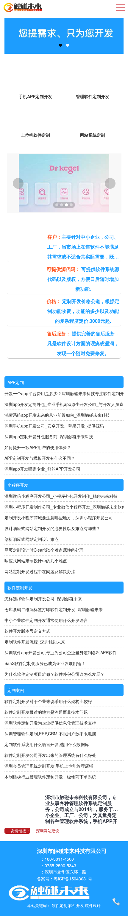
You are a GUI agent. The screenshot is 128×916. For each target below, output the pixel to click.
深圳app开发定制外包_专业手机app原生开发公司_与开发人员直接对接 (64, 404)
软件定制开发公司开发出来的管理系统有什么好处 (50, 755)
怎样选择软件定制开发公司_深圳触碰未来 (43, 599)
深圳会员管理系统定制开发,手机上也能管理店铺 (48, 766)
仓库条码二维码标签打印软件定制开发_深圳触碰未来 (53, 609)
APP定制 (15, 382)
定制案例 (15, 690)
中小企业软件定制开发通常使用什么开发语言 (46, 620)
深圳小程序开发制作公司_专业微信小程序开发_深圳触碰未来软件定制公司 (64, 507)
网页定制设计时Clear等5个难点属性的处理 (44, 550)
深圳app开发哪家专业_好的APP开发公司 (42, 469)
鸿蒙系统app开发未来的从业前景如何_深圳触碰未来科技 (57, 415)
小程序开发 (17, 485)
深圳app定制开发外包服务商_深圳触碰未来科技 (48, 436)
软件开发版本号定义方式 (27, 631)
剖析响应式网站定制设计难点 (31, 539)
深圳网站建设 (47, 830)
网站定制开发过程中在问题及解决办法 (39, 571)
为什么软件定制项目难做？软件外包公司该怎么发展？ (54, 674)
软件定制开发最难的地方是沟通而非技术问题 (46, 712)
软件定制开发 (19, 588)
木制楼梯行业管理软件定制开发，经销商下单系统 (50, 777)
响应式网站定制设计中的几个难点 (35, 561)
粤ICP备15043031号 (73, 878)
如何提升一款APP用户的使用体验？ (37, 447)
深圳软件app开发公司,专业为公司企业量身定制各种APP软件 (60, 652)
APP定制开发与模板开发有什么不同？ (39, 458)
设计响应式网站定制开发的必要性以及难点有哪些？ (52, 528)
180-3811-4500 (59, 859)
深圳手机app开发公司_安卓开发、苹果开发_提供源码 (54, 426)
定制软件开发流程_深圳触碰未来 (34, 642)
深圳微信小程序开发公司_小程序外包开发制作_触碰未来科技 (61, 496)
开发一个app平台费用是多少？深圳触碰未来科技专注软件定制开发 (64, 393)
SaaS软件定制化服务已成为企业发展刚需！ (44, 663)
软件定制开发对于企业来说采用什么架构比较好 (48, 701)
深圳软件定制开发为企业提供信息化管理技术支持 (50, 723)
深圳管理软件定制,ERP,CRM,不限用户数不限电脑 (50, 734)
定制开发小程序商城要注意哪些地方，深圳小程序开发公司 (58, 518)
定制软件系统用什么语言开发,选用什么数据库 (46, 744)
